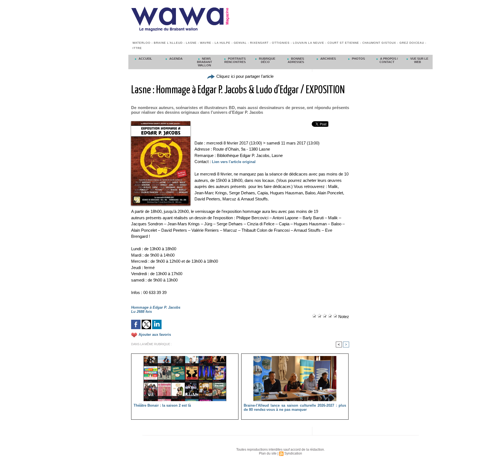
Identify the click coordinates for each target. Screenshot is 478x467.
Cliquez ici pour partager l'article (244, 76)
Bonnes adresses (296, 60)
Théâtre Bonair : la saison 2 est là (162, 405)
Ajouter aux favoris (155, 335)
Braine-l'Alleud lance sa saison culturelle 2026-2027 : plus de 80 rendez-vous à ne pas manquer (295, 407)
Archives (327, 58)
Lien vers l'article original (234, 162)
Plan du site (268, 453)
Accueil (145, 58)
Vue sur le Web (418, 60)
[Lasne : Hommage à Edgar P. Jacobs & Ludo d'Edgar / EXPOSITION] (160, 123)
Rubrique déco (266, 60)
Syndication (293, 453)
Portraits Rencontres (235, 60)
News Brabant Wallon (204, 62)
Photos (358, 58)
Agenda (175, 58)
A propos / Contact (388, 60)
